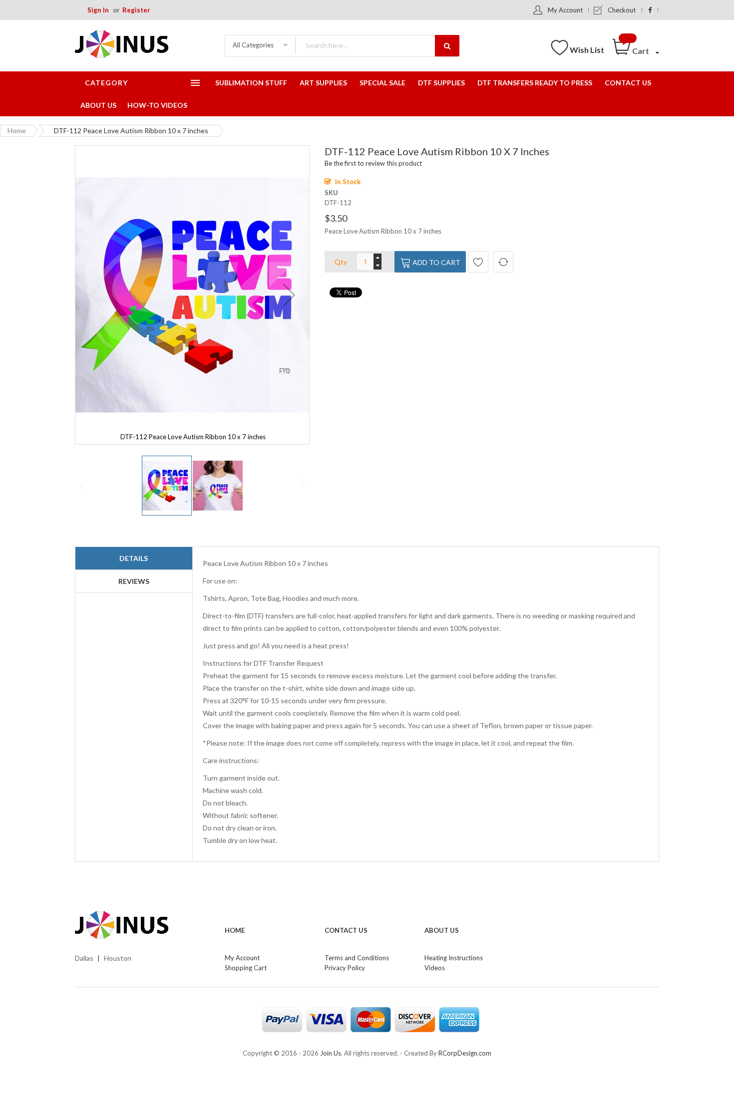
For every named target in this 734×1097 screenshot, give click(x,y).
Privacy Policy (345, 968)
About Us (441, 930)
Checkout (622, 10)
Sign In (98, 10)
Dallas (84, 958)
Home (16, 130)
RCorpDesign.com (464, 1053)
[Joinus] (142, 925)
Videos (434, 968)
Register (136, 10)
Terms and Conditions (357, 958)
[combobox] (377, 45)
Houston (117, 958)
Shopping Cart (246, 968)
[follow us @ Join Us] (650, 10)
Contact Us (346, 930)
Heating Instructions (453, 958)
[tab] (133, 558)
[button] (289, 295)
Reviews (133, 581)
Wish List (587, 49)
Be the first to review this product (373, 163)
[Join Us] (137, 45)
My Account (565, 10)
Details (133, 558)
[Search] (447, 45)
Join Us (330, 1053)
